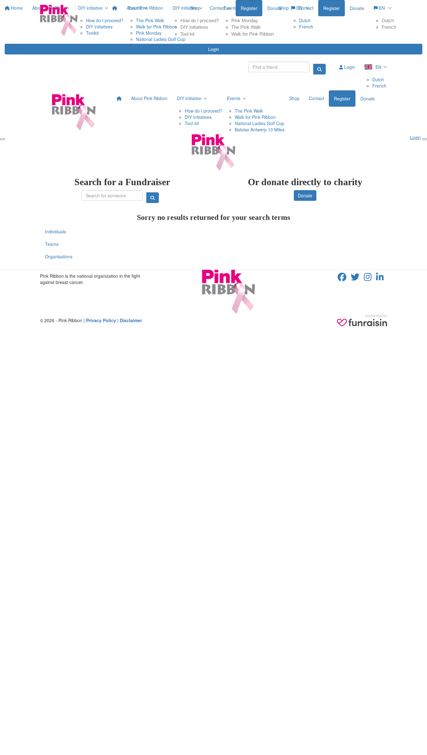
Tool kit (187, 34)
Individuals (55, 231)
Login (213, 49)
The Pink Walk (246, 27)
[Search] (319, 69)
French (389, 27)
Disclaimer (131, 320)
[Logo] (58, 20)
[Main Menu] (2, 139)
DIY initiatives (194, 27)
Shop (284, 8)
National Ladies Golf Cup (259, 123)
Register (331, 8)
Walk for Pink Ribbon (252, 34)
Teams (51, 244)
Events (230, 8)
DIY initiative (185, 8)
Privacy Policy (101, 320)
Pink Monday (244, 20)
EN (382, 8)
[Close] (424, 139)
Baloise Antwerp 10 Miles (259, 129)
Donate (357, 8)
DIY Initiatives (198, 117)
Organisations (59, 256)
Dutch (388, 20)
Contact (306, 8)
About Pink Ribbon (145, 8)
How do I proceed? (199, 20)
